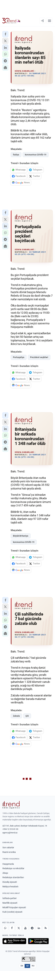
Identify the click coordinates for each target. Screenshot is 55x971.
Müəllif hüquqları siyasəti (14, 907)
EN (22, 966)
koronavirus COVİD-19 (35, 154)
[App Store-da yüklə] (14, 941)
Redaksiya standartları (13, 877)
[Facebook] (12, 928)
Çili (27, 716)
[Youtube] (25, 928)
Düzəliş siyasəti (9, 882)
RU (33, 966)
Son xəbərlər (8, 847)
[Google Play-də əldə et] (38, 941)
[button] (5, 34)
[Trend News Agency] (11, 805)
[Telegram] (32, 928)
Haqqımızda (8, 864)
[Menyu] (49, 21)
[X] (18, 928)
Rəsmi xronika (9, 852)
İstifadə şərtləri (9, 898)
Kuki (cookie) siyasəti (12, 912)
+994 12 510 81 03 (10, 829)
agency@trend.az (9, 832)
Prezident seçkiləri (39, 357)
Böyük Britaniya (20, 536)
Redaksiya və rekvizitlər (13, 868)
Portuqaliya (18, 357)
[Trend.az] (11, 20)
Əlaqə (5, 873)
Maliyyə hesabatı (10, 886)
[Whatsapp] (5, 928)
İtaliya (16, 154)
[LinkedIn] (39, 928)
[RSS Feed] (45, 928)
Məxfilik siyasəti (9, 903)
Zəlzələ (16, 716)
